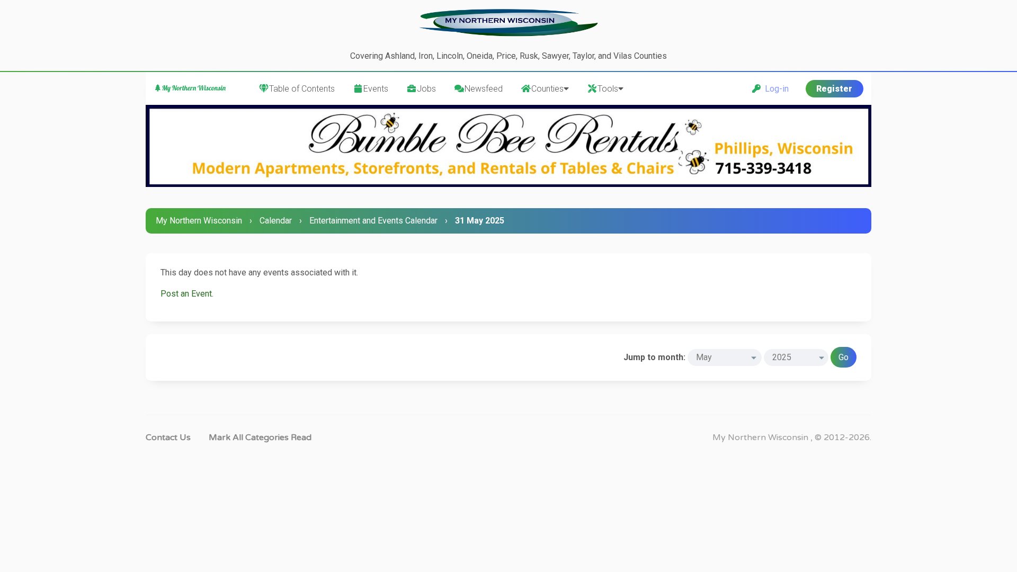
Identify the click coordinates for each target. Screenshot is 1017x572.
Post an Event (186, 294)
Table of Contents (302, 89)
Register (834, 89)
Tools (607, 89)
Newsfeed (484, 89)
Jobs (426, 89)
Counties (547, 89)
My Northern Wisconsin (199, 221)
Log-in (775, 89)
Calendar (276, 221)
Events (375, 89)
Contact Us (168, 437)
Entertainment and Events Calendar (373, 221)
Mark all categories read (260, 437)
